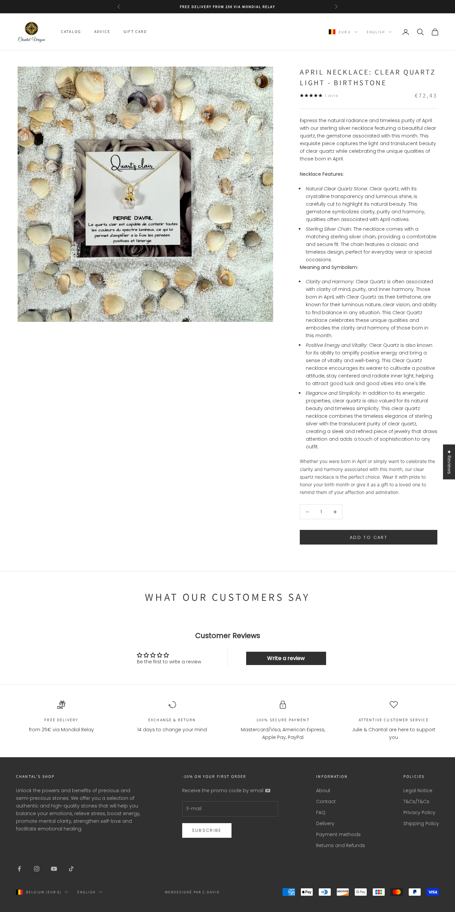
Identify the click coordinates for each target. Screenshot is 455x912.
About (323, 790)
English (376, 32)
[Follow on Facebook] (19, 868)
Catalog (71, 31)
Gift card (135, 31)
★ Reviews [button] (449, 462)
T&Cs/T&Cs (416, 801)
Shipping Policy (421, 823)
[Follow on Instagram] (36, 868)
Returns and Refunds (340, 845)
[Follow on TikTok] (71, 868)
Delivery (325, 823)
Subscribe (207, 830)
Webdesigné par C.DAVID (192, 892)
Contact (326, 801)
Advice (102, 31)
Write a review (286, 658)
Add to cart (368, 537)
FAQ (320, 812)
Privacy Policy (419, 812)
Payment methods (338, 834)
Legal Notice (417, 790)
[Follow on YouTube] (54, 868)
